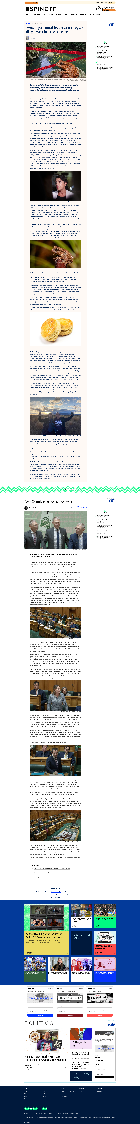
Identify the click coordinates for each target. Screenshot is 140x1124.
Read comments (56, 897)
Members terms (82, 1093)
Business (45, 1101)
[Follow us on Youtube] (31, 1109)
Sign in (111, 2)
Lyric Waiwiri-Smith (33, 507)
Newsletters (83, 14)
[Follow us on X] (28, 1109)
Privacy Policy (27, 1113)
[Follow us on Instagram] (33, 1109)
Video (25, 1091)
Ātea (45, 14)
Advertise (72, 1091)
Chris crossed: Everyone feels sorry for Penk (47, 873)
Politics (28, 14)
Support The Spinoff (31, 2)
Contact (63, 1091)
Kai (25, 1093)
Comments (82, 507)
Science (26, 1101)
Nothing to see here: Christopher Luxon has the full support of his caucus (54, 877)
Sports (44, 1096)
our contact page (83, 1117)
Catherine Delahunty (35, 37)
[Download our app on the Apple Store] (43, 1109)
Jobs (71, 1093)
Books (51, 14)
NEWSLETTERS (105, 1027)
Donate (80, 1091)
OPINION (28, 23)
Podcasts (74, 14)
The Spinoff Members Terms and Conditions (43, 1113)
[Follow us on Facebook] (25, 1109)
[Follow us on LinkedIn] (36, 1109)
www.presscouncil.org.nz (41, 1118)
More (66, 14)
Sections (58, 14)
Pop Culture (37, 14)
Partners (26, 1098)
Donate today (107, 10)
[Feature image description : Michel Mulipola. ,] (46, 1041)
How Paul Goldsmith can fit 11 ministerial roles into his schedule (52, 868)
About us (63, 1093)
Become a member (95, 14)
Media (44, 1098)
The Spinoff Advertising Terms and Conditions (67, 1113)
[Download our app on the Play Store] (46, 1109)
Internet (26, 1096)
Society (44, 1091)
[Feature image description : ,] (81, 1034)
